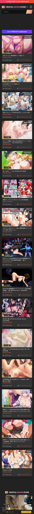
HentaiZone (15, 7)
